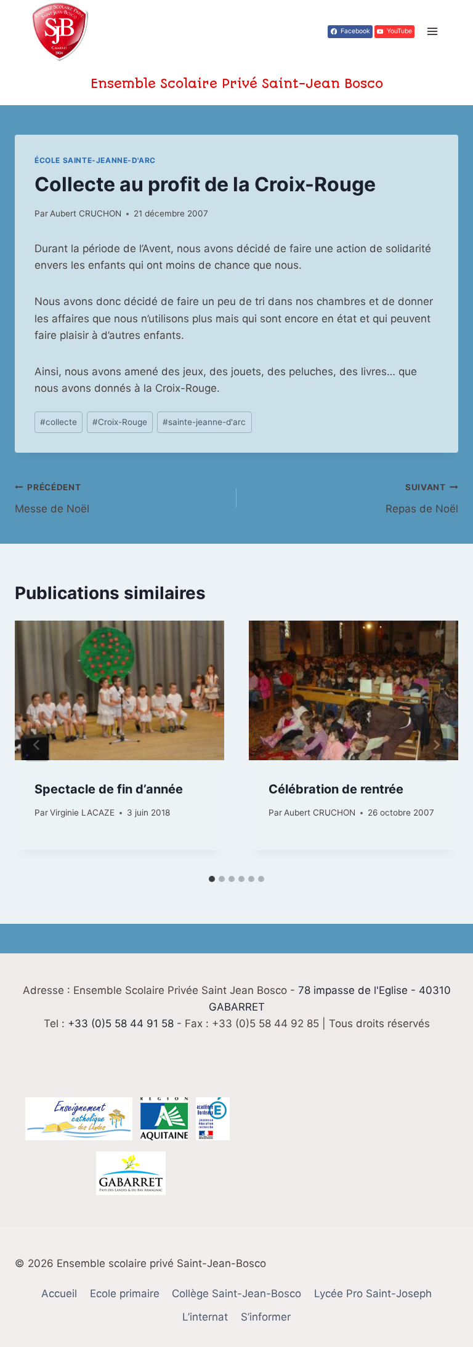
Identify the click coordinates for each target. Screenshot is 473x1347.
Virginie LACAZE (82, 812)
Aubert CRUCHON (85, 213)
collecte (58, 422)
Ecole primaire (125, 1293)
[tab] (212, 879)
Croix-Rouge (119, 422)
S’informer (266, 1317)
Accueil (59, 1293)
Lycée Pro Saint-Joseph (373, 1293)
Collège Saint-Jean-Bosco (236, 1293)
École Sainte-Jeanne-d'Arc (95, 160)
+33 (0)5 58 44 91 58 (121, 1023)
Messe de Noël (52, 498)
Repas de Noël (422, 498)
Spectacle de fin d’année (108, 789)
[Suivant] (436, 744)
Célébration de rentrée (336, 789)
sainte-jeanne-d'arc (204, 422)
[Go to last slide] (37, 744)
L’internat (205, 1317)
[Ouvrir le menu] (432, 31)
